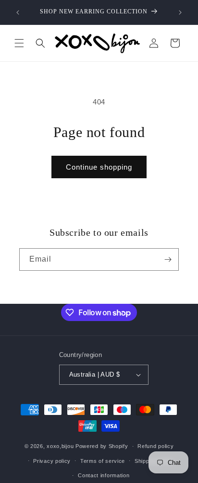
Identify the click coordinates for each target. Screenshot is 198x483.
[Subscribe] (167, 259)
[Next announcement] (180, 12)
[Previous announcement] (17, 12)
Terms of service (102, 461)
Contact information (103, 475)
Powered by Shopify (101, 446)
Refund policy (155, 446)
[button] (19, 43)
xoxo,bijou (60, 446)
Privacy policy (52, 461)
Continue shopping (99, 167)
